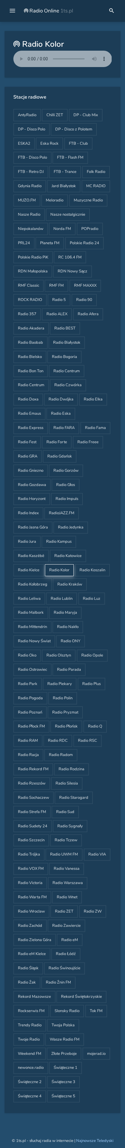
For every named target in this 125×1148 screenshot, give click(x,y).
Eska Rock (49, 143)
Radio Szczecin (31, 840)
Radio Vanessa (66, 868)
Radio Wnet (67, 897)
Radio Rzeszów (32, 783)
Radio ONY (70, 641)
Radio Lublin (62, 598)
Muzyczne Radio (88, 200)
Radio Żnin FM (58, 982)
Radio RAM (28, 740)
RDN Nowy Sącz (72, 271)
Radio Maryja (65, 612)
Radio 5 (59, 299)
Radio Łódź (66, 954)
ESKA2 (24, 143)
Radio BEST (65, 328)
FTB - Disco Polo (32, 157)
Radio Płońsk (66, 726)
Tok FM (96, 1011)
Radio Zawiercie (66, 925)
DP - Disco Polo (31, 129)
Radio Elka (93, 399)
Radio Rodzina (71, 769)
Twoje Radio (29, 1039)
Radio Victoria (30, 883)
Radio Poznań (30, 712)
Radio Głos (65, 485)
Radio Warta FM (32, 897)
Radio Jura (27, 541)
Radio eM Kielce (32, 954)
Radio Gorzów (66, 470)
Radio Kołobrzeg (32, 584)
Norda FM (62, 228)
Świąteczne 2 (30, 1082)
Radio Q (95, 726)
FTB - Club (78, 143)
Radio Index (28, 513)
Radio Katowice (68, 556)
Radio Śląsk (28, 968)
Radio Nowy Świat (34, 641)
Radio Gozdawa (32, 485)
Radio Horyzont (32, 498)
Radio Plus (91, 684)
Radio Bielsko (30, 357)
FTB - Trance (65, 171)
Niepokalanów (30, 228)
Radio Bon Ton (30, 371)
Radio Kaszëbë (31, 556)
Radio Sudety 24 (32, 826)
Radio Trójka (29, 854)
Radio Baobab (30, 342)
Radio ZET (64, 911)
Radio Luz (91, 598)
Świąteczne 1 (65, 1067)
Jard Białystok (64, 186)
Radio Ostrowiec (32, 669)
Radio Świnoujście (64, 968)
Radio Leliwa (29, 598)
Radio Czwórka (68, 385)
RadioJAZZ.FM (61, 513)
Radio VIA (97, 854)
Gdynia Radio (30, 186)
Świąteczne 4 (30, 1096)
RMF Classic (28, 285)
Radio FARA (64, 427)
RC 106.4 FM (70, 257)
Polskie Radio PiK (33, 257)
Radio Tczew (66, 840)
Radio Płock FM (31, 726)
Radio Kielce (28, 570)
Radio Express (30, 427)
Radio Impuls (67, 498)
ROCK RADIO (30, 299)
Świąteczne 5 (63, 1096)
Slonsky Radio (67, 1011)
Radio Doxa (28, 399)
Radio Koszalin (92, 570)
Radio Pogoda (30, 698)
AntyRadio (27, 115)
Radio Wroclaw (31, 911)
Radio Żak (27, 982)
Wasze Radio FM (64, 1039)
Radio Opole (92, 655)
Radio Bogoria (64, 357)
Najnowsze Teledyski (94, 1140)
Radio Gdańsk (59, 456)
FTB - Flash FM (70, 157)
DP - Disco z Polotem (73, 129)
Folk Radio (96, 171)
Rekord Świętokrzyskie (81, 996)
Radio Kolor (59, 570)
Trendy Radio (30, 1025)
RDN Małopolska (33, 271)
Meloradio (54, 200)
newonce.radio (31, 1067)
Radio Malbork (31, 612)
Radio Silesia (67, 783)
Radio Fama (95, 427)
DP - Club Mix (85, 115)
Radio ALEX (56, 314)
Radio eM (69, 940)
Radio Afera (88, 314)
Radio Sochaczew (33, 797)
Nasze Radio (29, 214)
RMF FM (56, 285)
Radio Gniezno (30, 470)
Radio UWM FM (64, 854)
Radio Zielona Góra (34, 940)
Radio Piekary (59, 684)
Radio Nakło (68, 627)
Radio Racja (28, 755)
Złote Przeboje (64, 1053)
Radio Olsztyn (58, 655)
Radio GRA (27, 456)
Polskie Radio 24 (84, 243)
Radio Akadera (31, 328)
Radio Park (27, 684)
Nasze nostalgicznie (67, 214)
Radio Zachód (30, 925)
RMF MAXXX (85, 285)
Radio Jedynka (70, 527)
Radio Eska (61, 413)
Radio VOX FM (31, 868)
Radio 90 (84, 299)
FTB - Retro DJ (31, 171)
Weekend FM (29, 1053)
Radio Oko (27, 655)
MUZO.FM (27, 200)
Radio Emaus (29, 413)
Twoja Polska (63, 1025)
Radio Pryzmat (65, 712)
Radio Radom (61, 755)
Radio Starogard (73, 797)
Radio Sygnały (70, 826)
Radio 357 (27, 314)
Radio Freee (88, 442)
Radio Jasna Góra (33, 527)
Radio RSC (87, 740)
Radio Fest (27, 442)
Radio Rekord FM (33, 769)
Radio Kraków (69, 584)
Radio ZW (93, 911)
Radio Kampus (59, 541)
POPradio (89, 228)
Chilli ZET (54, 115)
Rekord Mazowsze (34, 996)
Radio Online (50, 10)
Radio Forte (56, 442)
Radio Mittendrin (32, 627)
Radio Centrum (66, 371)
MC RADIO (96, 186)
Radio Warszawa (67, 883)
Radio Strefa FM (32, 812)
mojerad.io (96, 1053)
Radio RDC (58, 740)
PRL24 (24, 243)
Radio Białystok (66, 342)
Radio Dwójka (61, 399)
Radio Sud (65, 812)
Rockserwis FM (31, 1011)
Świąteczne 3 (63, 1082)
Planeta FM (49, 243)
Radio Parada (69, 669)
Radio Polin (63, 698)
